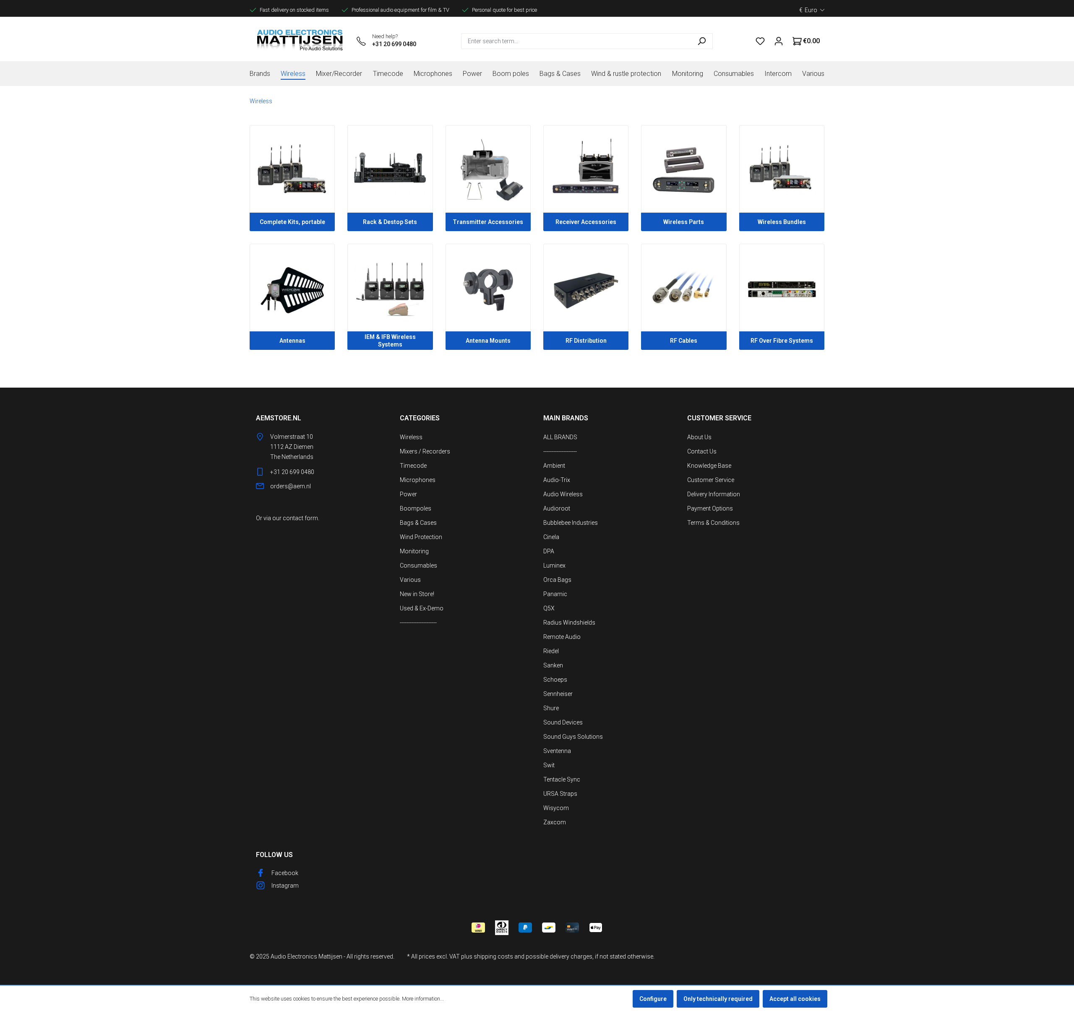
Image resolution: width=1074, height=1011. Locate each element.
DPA (548, 551)
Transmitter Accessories (488, 222)
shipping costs (493, 956)
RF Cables (683, 340)
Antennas (292, 340)
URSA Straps (560, 793)
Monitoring (414, 551)
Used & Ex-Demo (421, 608)
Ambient (554, 465)
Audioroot (556, 508)
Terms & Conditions (713, 522)
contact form (300, 518)
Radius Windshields (569, 622)
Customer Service (710, 480)
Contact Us (702, 451)
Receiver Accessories (585, 222)
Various (410, 579)
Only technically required (718, 998)
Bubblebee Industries (570, 522)
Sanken (553, 665)
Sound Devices (563, 722)
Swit (549, 765)
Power (408, 494)
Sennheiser (558, 694)
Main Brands (565, 418)
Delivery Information (713, 494)
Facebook (284, 873)
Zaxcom (554, 822)
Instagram (285, 885)
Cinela (551, 537)
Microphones (417, 480)
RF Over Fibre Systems (782, 340)
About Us (699, 437)
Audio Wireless (563, 494)
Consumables (418, 565)
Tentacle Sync (561, 779)
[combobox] (576, 41)
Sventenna (557, 751)
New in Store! (417, 594)
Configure (653, 998)
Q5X (549, 608)
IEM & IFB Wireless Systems (390, 341)
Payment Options (710, 508)
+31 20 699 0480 (394, 44)
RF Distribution (586, 340)
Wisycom (556, 808)
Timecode (413, 465)
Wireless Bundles (782, 222)
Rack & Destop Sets (390, 222)
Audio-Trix (556, 480)
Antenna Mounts (488, 340)
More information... (423, 998)
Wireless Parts (683, 222)
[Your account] (778, 41)
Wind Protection (421, 537)
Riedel (551, 651)
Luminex (554, 565)
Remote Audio (562, 636)
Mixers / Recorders (425, 451)
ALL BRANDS (560, 437)
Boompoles (415, 508)
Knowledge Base (709, 465)
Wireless (411, 437)
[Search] (702, 41)
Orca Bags (557, 579)
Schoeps (555, 679)
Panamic (555, 594)
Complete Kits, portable (292, 222)
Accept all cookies (795, 998)
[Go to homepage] (300, 41)
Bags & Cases (418, 522)
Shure (551, 708)
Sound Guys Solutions (573, 736)
